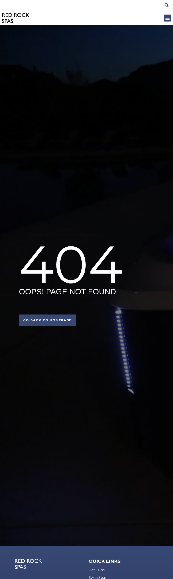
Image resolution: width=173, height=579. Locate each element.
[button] (167, 18)
